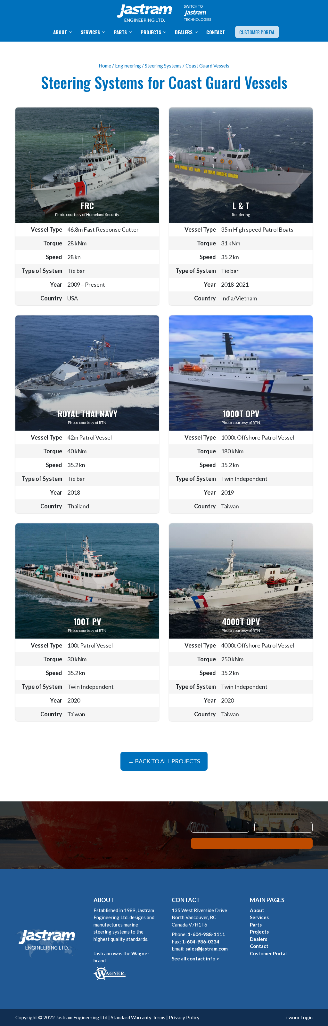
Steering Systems (163, 65)
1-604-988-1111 (206, 934)
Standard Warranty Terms (138, 1017)
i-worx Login (299, 1017)
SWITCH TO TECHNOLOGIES (197, 12)
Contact (215, 32)
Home (105, 65)
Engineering (128, 65)
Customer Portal (257, 32)
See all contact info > (195, 958)
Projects (151, 32)
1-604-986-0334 (200, 941)
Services (90, 32)
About (60, 32)
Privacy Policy (184, 1017)
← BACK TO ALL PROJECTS (164, 761)
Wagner (140, 953)
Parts (120, 32)
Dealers (184, 32)
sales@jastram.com (206, 948)
